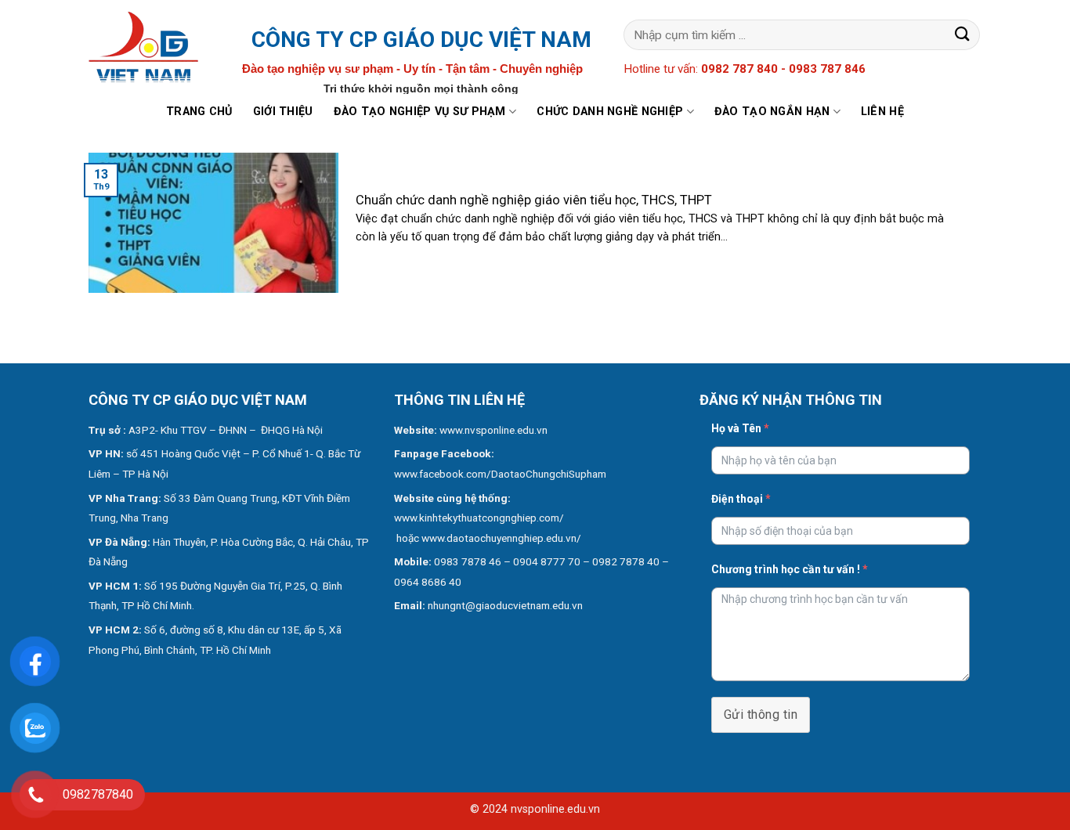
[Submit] (962, 35)
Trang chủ (199, 111)
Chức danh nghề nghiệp (610, 111)
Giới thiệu (283, 111)
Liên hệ (882, 111)
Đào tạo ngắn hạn (772, 111)
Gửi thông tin (760, 714)
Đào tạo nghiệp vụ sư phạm (420, 111)
